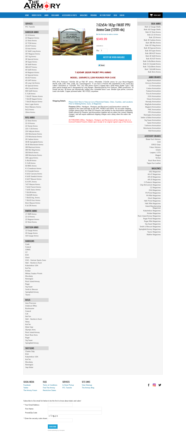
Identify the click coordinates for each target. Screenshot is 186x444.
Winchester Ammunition (152, 128)
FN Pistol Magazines (153, 193)
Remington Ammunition (152, 115)
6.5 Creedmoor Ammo (33, 168)
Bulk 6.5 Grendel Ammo (152, 64)
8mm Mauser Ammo (32, 203)
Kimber (27, 271)
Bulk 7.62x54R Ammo (153, 69)
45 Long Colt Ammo (32, 83)
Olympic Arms (30, 330)
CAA (159, 142)
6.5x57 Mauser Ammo (33, 179)
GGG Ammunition (154, 96)
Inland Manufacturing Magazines (153, 207)
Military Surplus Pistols (33, 273)
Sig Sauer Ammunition (152, 120)
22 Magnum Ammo (32, 38)
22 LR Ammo (30, 35)
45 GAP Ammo (30, 80)
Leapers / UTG (155, 153)
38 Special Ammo (31, 59)
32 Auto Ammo (30, 49)
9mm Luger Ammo (32, 104)
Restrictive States (49, 390)
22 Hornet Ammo (31, 126)
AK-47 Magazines (154, 174)
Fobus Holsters (155, 147)
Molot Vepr (29, 327)
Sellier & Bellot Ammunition (151, 118)
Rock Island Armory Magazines (149, 216)
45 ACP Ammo (30, 78)
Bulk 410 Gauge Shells (152, 29)
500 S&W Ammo (31, 91)
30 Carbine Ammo (31, 139)
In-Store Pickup (68, 385)
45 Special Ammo (31, 86)
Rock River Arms (154, 160)
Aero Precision (30, 303)
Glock (27, 258)
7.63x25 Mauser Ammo (33, 102)
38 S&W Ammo (31, 64)
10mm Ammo (30, 112)
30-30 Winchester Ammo (34, 145)
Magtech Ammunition (153, 107)
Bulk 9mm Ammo (154, 72)
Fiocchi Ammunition (153, 94)
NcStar (158, 158)
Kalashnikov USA (31, 265)
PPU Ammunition (154, 112)
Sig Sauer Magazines (153, 224)
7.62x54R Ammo (31, 195)
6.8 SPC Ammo (31, 182)
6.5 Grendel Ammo (32, 171)
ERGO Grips (156, 145)
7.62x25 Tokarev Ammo (34, 96)
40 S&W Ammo (31, 70)
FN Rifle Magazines (153, 195)
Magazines (83, 15)
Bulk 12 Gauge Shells (153, 27)
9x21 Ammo (29, 110)
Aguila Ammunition (154, 80)
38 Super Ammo (31, 62)
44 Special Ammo (31, 75)
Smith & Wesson (31, 289)
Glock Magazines (154, 198)
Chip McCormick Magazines (150, 185)
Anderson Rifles (31, 306)
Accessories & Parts (69, 15)
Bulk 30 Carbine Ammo (152, 40)
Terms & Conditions (50, 385)
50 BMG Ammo (31, 166)
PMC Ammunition (154, 110)
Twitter (25, 388)
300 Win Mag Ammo (32, 150)
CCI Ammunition (155, 86)
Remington (29, 279)
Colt (26, 314)
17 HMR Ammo (30, 214)
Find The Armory (49, 388)
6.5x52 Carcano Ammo (33, 174)
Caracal (28, 247)
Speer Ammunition (154, 123)
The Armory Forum (30, 390)
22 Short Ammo (31, 41)
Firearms (93, 15)
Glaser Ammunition (154, 99)
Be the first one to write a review (107, 34)
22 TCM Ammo (30, 43)
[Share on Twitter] (101, 66)
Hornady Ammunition (153, 102)
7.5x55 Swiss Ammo (32, 190)
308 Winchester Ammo (33, 155)
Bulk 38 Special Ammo (152, 48)
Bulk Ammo (55, 15)
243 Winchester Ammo (33, 134)
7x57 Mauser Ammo (32, 184)
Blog (115, 15)
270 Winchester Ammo (33, 137)
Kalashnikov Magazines (152, 211)
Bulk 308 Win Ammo (153, 43)
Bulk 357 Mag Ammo (153, 45)
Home (27, 15)
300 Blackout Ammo (32, 147)
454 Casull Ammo (31, 88)
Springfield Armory (32, 292)
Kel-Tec (28, 268)
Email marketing (52, 430)
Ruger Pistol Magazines (152, 219)
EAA (27, 255)
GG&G (158, 150)
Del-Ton (28, 316)
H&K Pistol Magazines (152, 201)
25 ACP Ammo (30, 46)
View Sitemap (87, 385)
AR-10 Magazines (154, 177)
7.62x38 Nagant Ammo (33, 99)
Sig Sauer (29, 287)
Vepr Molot (29, 367)
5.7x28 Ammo (30, 94)
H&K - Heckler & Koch (33, 263)
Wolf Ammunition (154, 131)
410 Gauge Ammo (31, 236)
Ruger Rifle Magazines (152, 221)
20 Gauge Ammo (31, 233)
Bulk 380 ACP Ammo (153, 53)
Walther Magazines (154, 235)
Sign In (122, 15)
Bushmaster (29, 308)
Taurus (27, 295)
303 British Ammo (31, 153)
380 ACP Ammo (31, 67)
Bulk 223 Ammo (155, 37)
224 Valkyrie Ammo (32, 131)
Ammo (46, 15)
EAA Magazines (155, 190)
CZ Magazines (155, 188)
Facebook (27, 385)
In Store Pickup (105, 15)
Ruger (27, 284)
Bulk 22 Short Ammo (153, 32)
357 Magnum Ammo (32, 54)
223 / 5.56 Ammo (31, 129)
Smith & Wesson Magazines (150, 227)
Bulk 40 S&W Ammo (153, 56)
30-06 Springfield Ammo (34, 142)
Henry (27, 322)
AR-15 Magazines (154, 180)
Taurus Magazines (154, 232)
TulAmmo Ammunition (152, 125)
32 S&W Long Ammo (33, 51)
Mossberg (29, 276)
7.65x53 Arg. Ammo (32, 198)
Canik (27, 244)
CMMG (27, 250)
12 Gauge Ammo (31, 230)
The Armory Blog (88, 388)
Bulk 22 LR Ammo (154, 35)
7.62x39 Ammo (30, 192)
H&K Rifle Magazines (153, 203)
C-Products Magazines (152, 182)
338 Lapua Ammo (31, 158)
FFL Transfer (30, 27)
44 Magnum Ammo (32, 72)
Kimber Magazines (154, 213)
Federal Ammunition (153, 91)
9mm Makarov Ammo (33, 107)
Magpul (158, 155)
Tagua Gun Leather (154, 163)
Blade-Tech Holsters (153, 139)
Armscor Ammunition (153, 83)
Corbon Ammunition (153, 88)
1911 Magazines (155, 172)
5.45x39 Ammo (30, 160)
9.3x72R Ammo (31, 206)
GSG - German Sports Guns (35, 260)
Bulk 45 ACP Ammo (153, 59)
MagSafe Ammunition (153, 104)
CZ (26, 252)
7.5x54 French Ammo (33, 187)
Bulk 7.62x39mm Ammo (152, 67)
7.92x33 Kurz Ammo (32, 200)
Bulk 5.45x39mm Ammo (152, 61)
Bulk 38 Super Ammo (153, 51)
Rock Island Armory (32, 281)
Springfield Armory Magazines (150, 229)
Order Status (36, 15)
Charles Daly (30, 351)
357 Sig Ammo (30, 56)
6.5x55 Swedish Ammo (33, 176)
